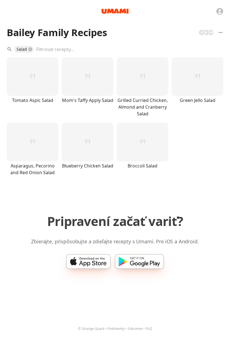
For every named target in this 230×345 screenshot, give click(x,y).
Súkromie (135, 328)
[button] (24, 49)
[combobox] (126, 49)
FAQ (149, 328)
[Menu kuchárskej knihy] (220, 32)
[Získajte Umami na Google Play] (139, 261)
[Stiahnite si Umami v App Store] (88, 261)
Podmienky (116, 328)
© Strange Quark (91, 328)
